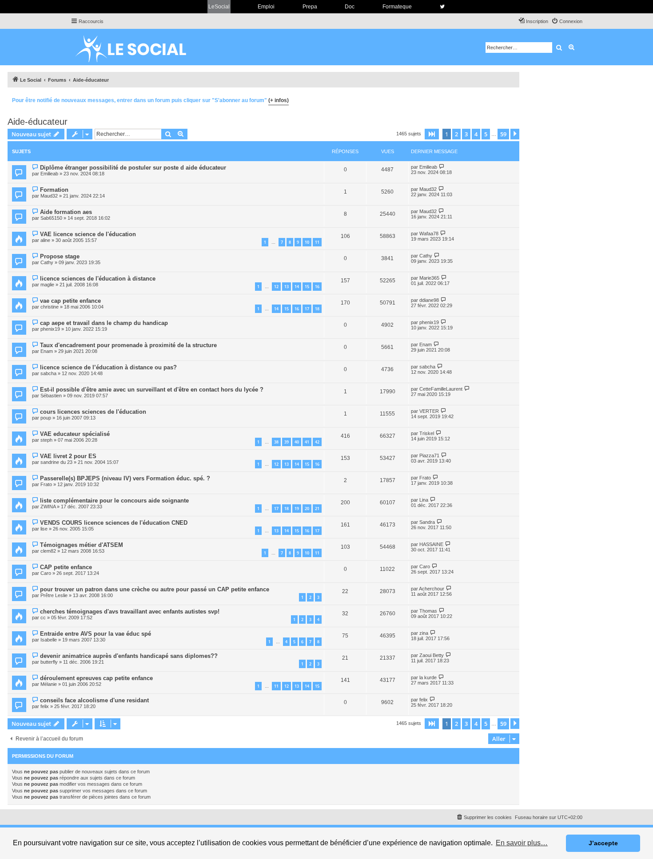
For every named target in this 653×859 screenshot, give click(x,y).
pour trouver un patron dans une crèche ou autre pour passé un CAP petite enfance (154, 589)
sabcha (48, 373)
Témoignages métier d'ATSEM (81, 545)
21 (317, 508)
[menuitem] (566, 21)
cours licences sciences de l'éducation (93, 411)
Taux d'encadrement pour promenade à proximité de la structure (128, 345)
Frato (46, 484)
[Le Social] (138, 47)
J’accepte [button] (603, 843)
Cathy (46, 262)
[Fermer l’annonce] (512, 99)
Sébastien (51, 395)
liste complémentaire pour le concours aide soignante (114, 500)
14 (297, 286)
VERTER (429, 411)
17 (307, 309)
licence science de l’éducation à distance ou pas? (108, 367)
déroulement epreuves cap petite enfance (96, 678)
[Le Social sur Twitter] (442, 6)
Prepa (310, 7)
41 (307, 442)
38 (276, 442)
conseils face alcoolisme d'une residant (94, 700)
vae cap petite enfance (70, 300)
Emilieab (49, 173)
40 (297, 442)
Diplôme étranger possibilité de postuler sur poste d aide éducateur (133, 167)
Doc (349, 7)
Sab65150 (51, 218)
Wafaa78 (428, 233)
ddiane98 (429, 300)
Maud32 (49, 195)
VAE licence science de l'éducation (88, 234)
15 (307, 286)
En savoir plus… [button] (522, 843)
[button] (432, 134)
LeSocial (219, 7)
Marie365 (429, 278)
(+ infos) (278, 100)
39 (286, 442)
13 (286, 286)
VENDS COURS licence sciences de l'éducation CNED (113, 522)
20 (307, 508)
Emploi (266, 7)
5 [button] (485, 134)
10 (307, 242)
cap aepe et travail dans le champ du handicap (104, 323)
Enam (46, 351)
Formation (54, 189)
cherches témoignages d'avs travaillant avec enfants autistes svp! (129, 611)
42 (317, 442)
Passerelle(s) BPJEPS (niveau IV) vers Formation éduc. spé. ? (125, 478)
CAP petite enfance (66, 567)
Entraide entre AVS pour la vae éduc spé (95, 633)
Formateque (397, 7)
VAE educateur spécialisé (75, 434)
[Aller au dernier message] (441, 167)
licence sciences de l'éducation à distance (97, 278)
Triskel (426, 433)
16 (317, 286)
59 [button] (503, 134)
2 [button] (456, 134)
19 (297, 508)
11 (317, 242)
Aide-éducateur (38, 122)
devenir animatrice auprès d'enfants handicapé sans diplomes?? (129, 656)
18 (317, 309)
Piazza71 (429, 455)
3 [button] (466, 134)
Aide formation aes (66, 212)
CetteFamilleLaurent (440, 389)
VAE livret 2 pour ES (68, 456)
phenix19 (50, 329)
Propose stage (60, 256)
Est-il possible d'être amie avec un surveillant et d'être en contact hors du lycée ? (151, 389)
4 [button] (476, 134)
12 (276, 286)
